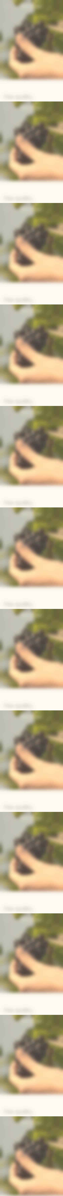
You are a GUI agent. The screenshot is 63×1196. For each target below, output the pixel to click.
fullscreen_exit (51, 1193)
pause (5, 1193)
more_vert (57, 1192)
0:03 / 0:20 (22, 1192)
